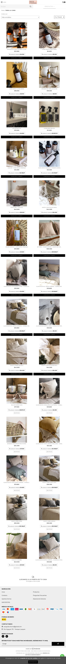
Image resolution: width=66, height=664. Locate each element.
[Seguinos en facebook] (7, 636)
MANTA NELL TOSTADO (17, 207)
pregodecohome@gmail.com (13, 626)
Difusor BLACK (16, 128)
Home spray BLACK (49, 128)
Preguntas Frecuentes (40, 595)
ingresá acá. (46, 653)
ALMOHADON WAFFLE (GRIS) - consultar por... (49, 326)
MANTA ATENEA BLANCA (16, 365)
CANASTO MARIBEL (17, 560)
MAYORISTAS (6, 602)
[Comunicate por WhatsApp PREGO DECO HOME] (62, 656)
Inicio (2, 10)
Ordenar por (4, 14)
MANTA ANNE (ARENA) (49, 521)
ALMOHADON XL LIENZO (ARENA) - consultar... (49, 286)
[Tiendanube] (33, 649)
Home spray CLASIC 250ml (49, 49)
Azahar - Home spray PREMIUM (17, 168)
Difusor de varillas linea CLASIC (16, 49)
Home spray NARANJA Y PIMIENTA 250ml (49, 168)
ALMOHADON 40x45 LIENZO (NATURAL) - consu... (49, 405)
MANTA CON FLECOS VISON (49, 207)
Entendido (33, 662)
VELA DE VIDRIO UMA (16, 405)
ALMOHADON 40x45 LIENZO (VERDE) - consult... (17, 482)
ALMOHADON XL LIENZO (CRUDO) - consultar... (17, 326)
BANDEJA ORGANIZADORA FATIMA (16, 443)
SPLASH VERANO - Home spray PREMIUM (17, 247)
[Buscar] (30, 6)
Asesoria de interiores (39, 599)
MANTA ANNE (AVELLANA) (49, 482)
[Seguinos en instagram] (3, 636)
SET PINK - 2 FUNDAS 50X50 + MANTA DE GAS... (49, 247)
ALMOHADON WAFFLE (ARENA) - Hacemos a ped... (49, 560)
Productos (36, 592)
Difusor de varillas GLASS (49, 88)
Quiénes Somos (6, 599)
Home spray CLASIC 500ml (16, 88)
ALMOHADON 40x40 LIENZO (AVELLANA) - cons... (49, 443)
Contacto (4, 595)
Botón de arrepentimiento (33, 654)
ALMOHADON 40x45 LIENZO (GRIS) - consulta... (17, 286)
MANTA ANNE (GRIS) (16, 521)
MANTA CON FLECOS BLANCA (49, 365)
